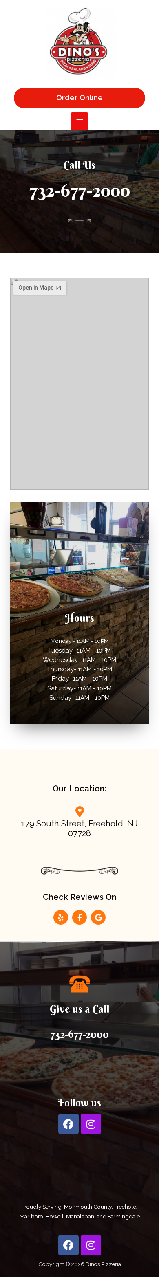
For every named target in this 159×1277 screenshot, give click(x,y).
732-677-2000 (79, 190)
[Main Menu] (79, 121)
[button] (80, 98)
